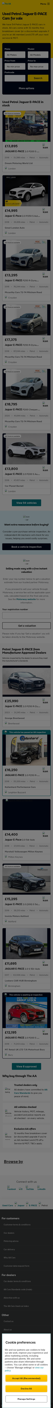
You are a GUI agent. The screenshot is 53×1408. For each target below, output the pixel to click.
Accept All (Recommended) (26, 1378)
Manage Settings (26, 1399)
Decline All (26, 1388)
